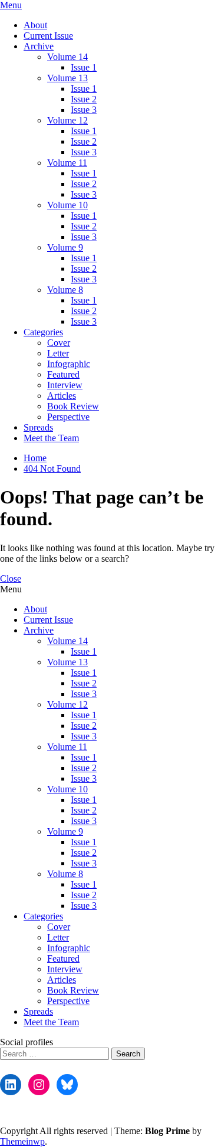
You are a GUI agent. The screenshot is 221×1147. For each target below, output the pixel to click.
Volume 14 (67, 57)
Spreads (38, 427)
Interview (65, 385)
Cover (58, 343)
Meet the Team (51, 438)
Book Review (73, 406)
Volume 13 (67, 78)
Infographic (68, 364)
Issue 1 (84, 67)
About (35, 25)
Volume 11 (67, 163)
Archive (39, 46)
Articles (61, 396)
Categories (43, 332)
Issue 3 (84, 110)
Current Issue (48, 36)
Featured (63, 374)
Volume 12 (67, 120)
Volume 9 (65, 247)
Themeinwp (22, 1141)
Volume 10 (67, 205)
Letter (58, 353)
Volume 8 (65, 290)
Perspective (68, 417)
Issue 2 (84, 99)
